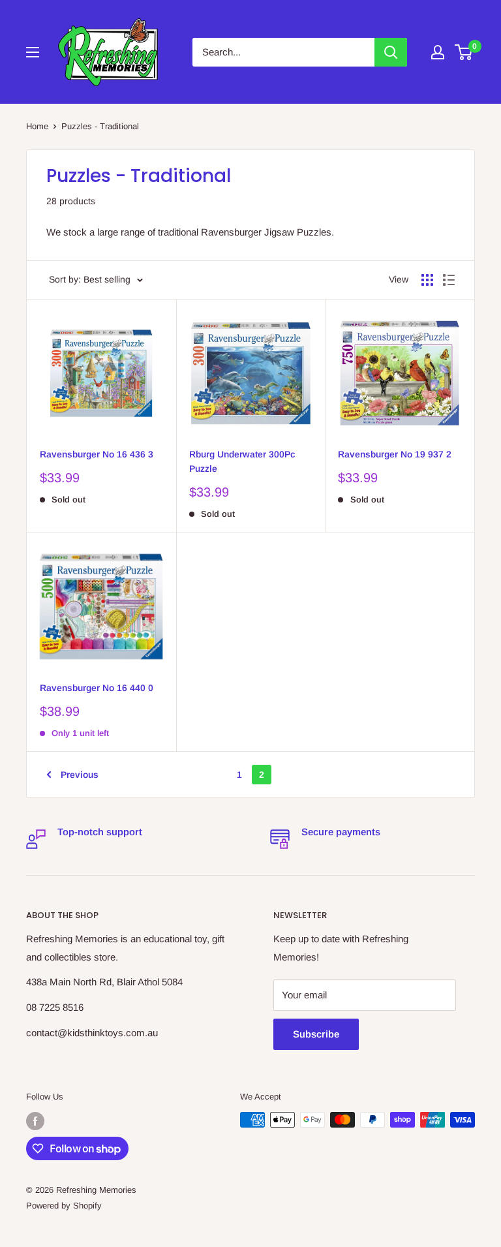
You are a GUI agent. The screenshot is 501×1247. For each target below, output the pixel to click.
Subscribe (316, 1033)
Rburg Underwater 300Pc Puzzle (242, 461)
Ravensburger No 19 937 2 (394, 454)
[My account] (437, 52)
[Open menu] (32, 52)
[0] (464, 52)
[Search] (390, 52)
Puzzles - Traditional (100, 126)
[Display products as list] (449, 280)
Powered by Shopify (64, 1205)
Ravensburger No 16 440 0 (96, 688)
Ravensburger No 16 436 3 (96, 454)
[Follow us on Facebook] (35, 1121)
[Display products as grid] (427, 280)
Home (37, 126)
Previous (80, 774)
